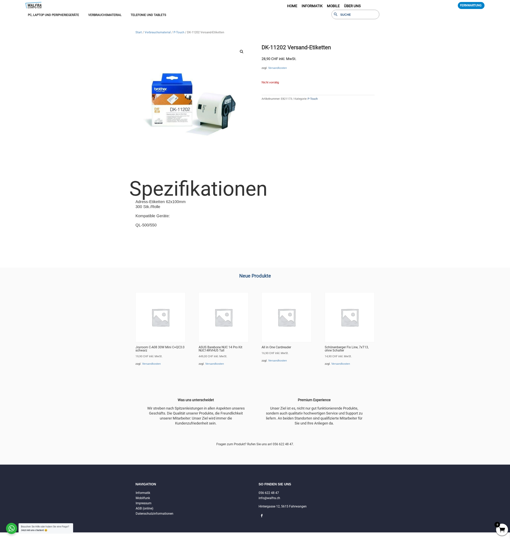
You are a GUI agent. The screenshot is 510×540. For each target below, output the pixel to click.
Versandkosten (277, 67)
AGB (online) (144, 508)
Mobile (333, 6)
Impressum (143, 503)
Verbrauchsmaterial (158, 32)
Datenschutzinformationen (154, 513)
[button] (241, 51)
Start (138, 32)
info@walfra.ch (269, 498)
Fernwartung (471, 5)
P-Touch (179, 32)
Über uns (352, 6)
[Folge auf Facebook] (262, 515)
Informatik (143, 493)
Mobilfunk (143, 498)
